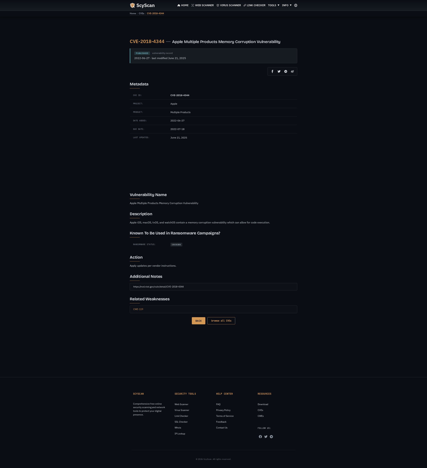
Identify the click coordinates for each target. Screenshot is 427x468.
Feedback (221, 421)
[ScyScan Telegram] (271, 436)
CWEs (261, 415)
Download (263, 404)
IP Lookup (180, 433)
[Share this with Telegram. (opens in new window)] (285, 71)
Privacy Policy (223, 410)
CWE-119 (138, 309)
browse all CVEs (221, 320)
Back (198, 320)
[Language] (295, 5)
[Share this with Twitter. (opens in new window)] (279, 71)
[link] (133, 13)
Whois (178, 427)
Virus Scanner (182, 410)
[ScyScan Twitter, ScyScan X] (266, 436)
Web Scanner (181, 404)
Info (285, 5)
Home (133, 13)
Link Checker (181, 415)
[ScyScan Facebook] (260, 436)
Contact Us (222, 427)
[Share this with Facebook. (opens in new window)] (272, 71)
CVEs (141, 13)
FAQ (218, 404)
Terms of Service (225, 415)
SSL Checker (181, 421)
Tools (272, 5)
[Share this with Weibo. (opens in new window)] (292, 71)
